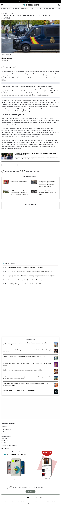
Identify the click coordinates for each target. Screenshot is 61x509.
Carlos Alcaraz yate (26, 1)
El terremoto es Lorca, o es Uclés (18, 181)
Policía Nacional (8, 71)
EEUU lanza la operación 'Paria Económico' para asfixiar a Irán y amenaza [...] (30, 271)
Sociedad (39, 8)
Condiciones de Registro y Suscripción (38, 501)
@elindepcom (4, 60)
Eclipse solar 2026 (6, 429)
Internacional (25, 8)
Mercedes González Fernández (9, 445)
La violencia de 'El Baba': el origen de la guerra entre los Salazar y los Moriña (47, 192)
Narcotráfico (13, 164)
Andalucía (4, 164)
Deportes (52, 8)
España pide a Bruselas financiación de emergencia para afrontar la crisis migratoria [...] (33, 275)
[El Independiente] (30, 5)
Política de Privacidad (9, 501)
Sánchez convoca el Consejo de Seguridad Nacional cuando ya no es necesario (30, 280)
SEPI (2, 431)
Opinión (3, 8)
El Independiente (6, 58)
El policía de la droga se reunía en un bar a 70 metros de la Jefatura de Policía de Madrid (36, 154)
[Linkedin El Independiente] (36, 497)
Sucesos (10, 13)
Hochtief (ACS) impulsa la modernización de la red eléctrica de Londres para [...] (30, 284)
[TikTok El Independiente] (41, 497)
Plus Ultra (4, 434)
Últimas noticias (11, 1)
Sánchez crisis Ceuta (41, 1)
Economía (16, 8)
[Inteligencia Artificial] (16, 476)
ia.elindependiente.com (16, 479)
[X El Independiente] (20, 497)
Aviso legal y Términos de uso (22, 501)
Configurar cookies (30, 503)
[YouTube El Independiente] (28, 497)
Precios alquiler (18, 1)
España (9, 8)
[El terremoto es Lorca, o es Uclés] (6, 183)
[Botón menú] (2, 5)
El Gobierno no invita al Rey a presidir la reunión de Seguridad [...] (26, 267)
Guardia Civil (4, 440)
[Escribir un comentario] (14, 67)
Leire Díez (4, 443)
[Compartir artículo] (2, 67)
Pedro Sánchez (5, 438)
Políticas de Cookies (51, 501)
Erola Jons (57, 1)
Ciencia (33, 8)
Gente (46, 8)
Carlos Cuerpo (34, 1)
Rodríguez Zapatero (6, 436)
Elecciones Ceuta (50, 1)
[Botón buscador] (59, 5)
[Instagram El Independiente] (32, 497)
